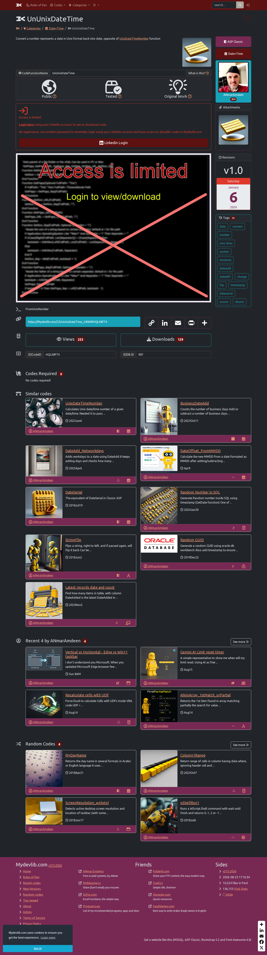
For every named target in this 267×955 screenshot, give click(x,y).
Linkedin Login (115, 143)
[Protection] (243, 566)
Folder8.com (161, 871)
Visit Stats (241, 888)
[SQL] (233, 528)
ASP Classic (235, 41)
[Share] (261, 924)
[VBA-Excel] (118, 480)
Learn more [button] (48, 937)
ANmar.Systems (93, 871)
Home (27, 871)
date (223, 226)
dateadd (225, 268)
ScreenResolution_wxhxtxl (87, 803)
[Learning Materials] (128, 622)
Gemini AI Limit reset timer (202, 652)
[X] (261, 948)
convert (237, 226)
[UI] (128, 683)
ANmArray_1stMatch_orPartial (205, 695)
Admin (27, 912)
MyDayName (75, 755)
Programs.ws (91, 906)
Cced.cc (158, 883)
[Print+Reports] (243, 683)
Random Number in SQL (200, 492)
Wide (229, 894)
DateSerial (73, 492)
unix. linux (226, 243)
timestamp (238, 285)
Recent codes (32, 883)
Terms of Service (34, 918)
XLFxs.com (90, 894)
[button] (57, 5)
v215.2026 (229, 871)
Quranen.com (162, 894)
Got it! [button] (38, 948)
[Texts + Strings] (128, 575)
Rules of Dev (31, 877)
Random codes (33, 894)
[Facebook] (261, 942)
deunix (239, 301)
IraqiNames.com (163, 906)
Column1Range (192, 755)
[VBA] (233, 477)
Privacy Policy (32, 923)
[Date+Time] (128, 431)
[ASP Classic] (118, 431)
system (224, 251)
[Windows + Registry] (117, 683)
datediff (225, 276)
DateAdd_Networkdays (84, 451)
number (225, 234)
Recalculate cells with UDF (87, 695)
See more (239, 641)
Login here (26, 124)
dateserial (226, 293)
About (27, 906)
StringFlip (73, 540)
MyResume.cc (92, 883)
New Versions (32, 888)
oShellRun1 (189, 803)
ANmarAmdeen (233, 96)
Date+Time (56, 28)
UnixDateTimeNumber (134, 38)
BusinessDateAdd (194, 403)
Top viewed (30, 900)
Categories (33, 28)
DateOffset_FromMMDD (200, 451)
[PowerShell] (232, 683)
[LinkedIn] (261, 930)
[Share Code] (247, 18)
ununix (224, 301)
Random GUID (192, 540)
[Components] (243, 837)
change (242, 276)
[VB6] (233, 438)
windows (225, 260)
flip (222, 285)
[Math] (243, 528)
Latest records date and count (90, 587)
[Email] (261, 936)
